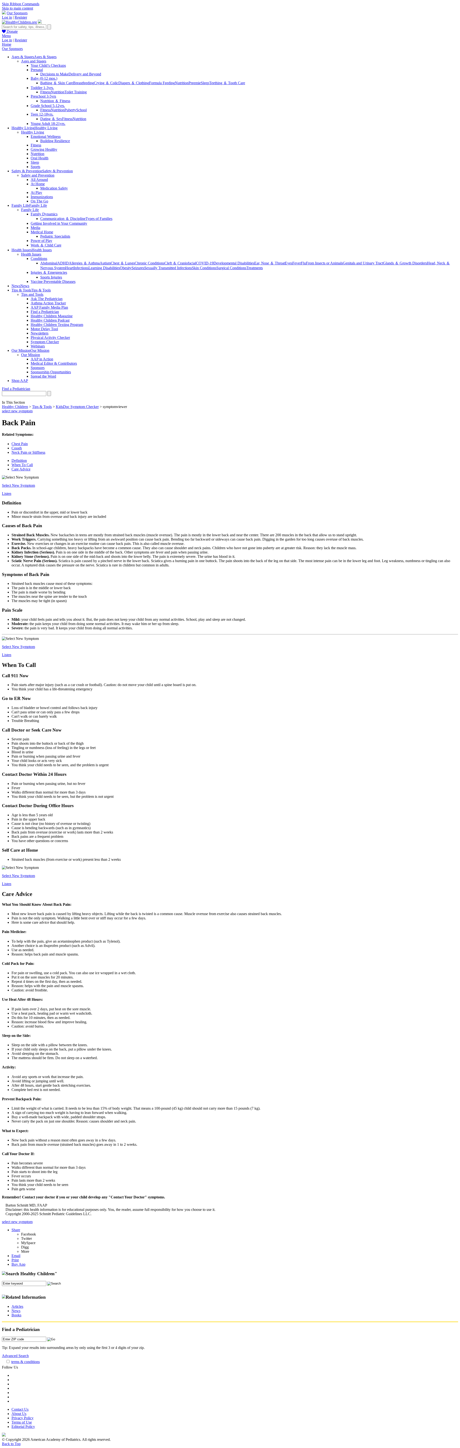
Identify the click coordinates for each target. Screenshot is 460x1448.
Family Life (30, 210)
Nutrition (182, 83)
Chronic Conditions (149, 263)
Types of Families (99, 219)
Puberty (70, 110)
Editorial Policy (23, 1427)
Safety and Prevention (37, 175)
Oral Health (39, 158)
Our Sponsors (17, 13)
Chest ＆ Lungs (123, 263)
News (16, 1311)
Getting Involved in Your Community (59, 223)
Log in (7, 17)
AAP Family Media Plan (49, 307)
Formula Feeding (162, 83)
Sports (35, 167)
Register (21, 17)
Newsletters (39, 333)
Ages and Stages (33, 61)
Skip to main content (17, 8)
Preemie (195, 83)
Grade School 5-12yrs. (48, 106)
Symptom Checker (45, 342)
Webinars (38, 346)
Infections (81, 268)
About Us (19, 1414)
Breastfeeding (83, 83)
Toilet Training (75, 92)
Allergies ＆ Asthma (84, 263)
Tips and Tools (32, 294)
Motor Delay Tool (44, 329)
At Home (38, 184)
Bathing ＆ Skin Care (56, 83)
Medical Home (42, 232)
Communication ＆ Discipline (63, 219)
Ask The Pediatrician (47, 299)
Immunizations (42, 197)
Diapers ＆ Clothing (133, 83)
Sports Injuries (51, 277)
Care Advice (21, 469)
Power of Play (41, 241)
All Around (39, 180)
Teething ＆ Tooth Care (227, 83)
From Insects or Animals (324, 263)
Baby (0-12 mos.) (44, 78)
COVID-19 (204, 263)
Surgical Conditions (231, 268)
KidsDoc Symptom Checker (77, 407)
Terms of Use (22, 1422)
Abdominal (48, 263)
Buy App (18, 1264)
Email (16, 1256)
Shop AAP (20, 381)
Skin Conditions (204, 268)
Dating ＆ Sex (51, 119)
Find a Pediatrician (45, 312)
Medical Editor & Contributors (54, 363)
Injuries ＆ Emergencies (49, 272)
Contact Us (20, 1409)
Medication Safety (54, 188)
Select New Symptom (18, 485)
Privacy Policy (23, 1418)
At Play (36, 192)
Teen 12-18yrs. (42, 114)
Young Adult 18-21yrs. (48, 124)
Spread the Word (43, 376)
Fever (296, 263)
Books (16, 1315)
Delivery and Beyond (85, 74)
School (81, 110)
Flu (303, 263)
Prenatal (37, 70)
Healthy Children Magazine (52, 316)
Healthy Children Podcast (50, 320)
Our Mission (30, 355)
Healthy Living (32, 132)
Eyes (288, 263)
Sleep (205, 83)
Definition (19, 460)
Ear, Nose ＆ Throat (269, 263)
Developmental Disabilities (233, 263)
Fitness (45, 92)
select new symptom (17, 411)
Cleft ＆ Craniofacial (180, 263)
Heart (69, 268)
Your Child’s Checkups (48, 65)
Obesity (126, 268)
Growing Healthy (44, 149)
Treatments (254, 268)
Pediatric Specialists (55, 236)
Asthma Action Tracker (48, 303)
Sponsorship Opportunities (51, 372)
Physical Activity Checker (50, 337)
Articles (17, 1306)
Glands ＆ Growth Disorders (405, 263)
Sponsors (38, 368)
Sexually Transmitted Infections (168, 268)
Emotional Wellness (46, 136)
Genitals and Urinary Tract (363, 263)
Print (15, 1260)
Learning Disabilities (104, 268)
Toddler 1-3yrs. (42, 88)
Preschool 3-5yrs (43, 96)
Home (6, 44)
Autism (105, 263)
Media (35, 228)
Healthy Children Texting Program (57, 325)
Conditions (39, 259)
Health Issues (31, 254)
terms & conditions (25, 1362)
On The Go (39, 201)
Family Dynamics (44, 214)
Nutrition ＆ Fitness (55, 101)
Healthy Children (15, 407)
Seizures (138, 268)
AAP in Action (42, 359)
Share (16, 1230)
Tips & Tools (42, 407)
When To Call (22, 465)
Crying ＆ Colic (106, 83)
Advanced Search (15, 1356)
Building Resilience (55, 141)
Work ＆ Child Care (46, 245)
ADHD (63, 263)
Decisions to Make (54, 74)
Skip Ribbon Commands (20, 4)
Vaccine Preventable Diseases (53, 282)
